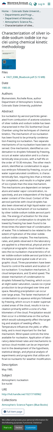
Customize (30, 427)
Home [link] (5, 11)
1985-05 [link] (6, 87)
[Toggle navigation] (49, 4)
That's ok (7, 427)
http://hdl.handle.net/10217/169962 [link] (21, 394)
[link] (25, 77)
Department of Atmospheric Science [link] (19, 18)
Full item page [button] (14, 411)
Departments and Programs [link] (19, 14)
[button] (15, 4)
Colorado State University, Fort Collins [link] (26, 11)
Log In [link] (41, 4)
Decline (19, 427)
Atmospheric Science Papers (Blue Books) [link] (19, 22)
